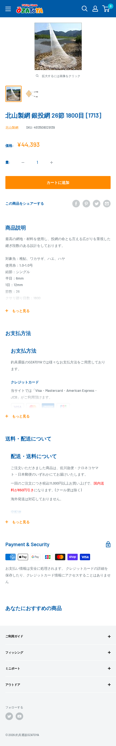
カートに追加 (58, 182)
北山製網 (11, 127)
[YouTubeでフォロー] (19, 716)
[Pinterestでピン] (86, 203)
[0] (106, 8)
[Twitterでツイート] (96, 203)
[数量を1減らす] (23, 162)
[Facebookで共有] (76, 203)
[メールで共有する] (107, 203)
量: (7, 162)
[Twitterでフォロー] (9, 716)
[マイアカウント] (95, 9)
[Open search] (85, 9)
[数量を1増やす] (51, 162)
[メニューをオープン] (8, 9)
